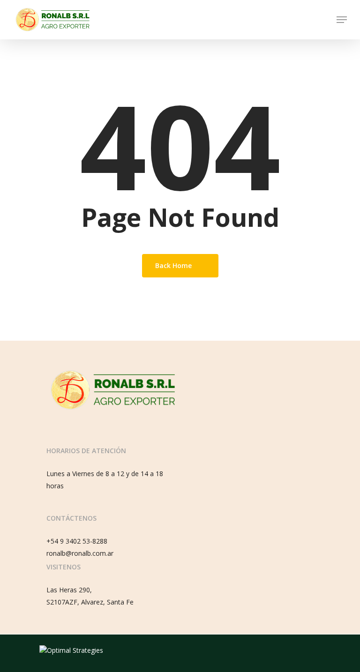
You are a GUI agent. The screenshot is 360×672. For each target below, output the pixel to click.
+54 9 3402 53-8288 (76, 541)
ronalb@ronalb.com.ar (79, 553)
